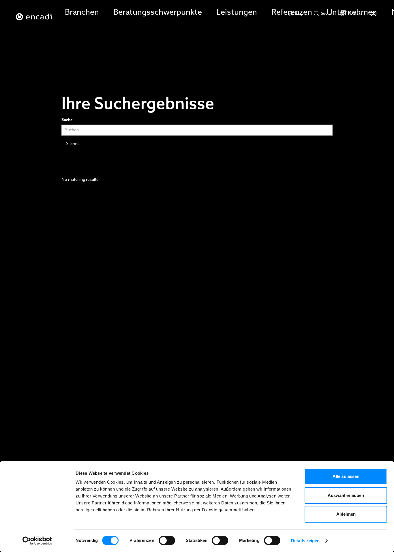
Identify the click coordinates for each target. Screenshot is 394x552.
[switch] (167, 540)
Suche (67, 120)
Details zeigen (305, 540)
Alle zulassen (346, 476)
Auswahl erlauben (346, 495)
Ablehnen (346, 514)
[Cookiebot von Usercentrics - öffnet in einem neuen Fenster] (37, 540)
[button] (82, 12)
